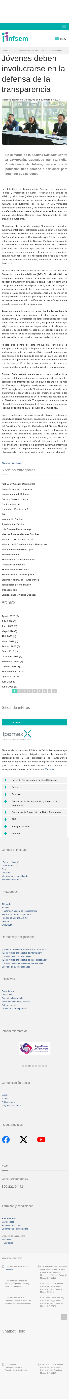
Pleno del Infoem (11, 554)
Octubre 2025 (9, 666)
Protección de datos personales (18, 559)
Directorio (6, 873)
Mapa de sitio (8, 1222)
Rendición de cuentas (13, 564)
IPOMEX (5, 907)
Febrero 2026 (9, 646)
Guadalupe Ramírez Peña (15, 509)
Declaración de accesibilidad (15, 1229)
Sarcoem (16, 794)
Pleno (4, 869)
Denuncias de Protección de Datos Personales (36, 812)
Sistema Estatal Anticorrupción (18, 574)
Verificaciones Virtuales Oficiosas (19, 594)
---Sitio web (7, 1239)
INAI (4, 514)
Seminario (16, 463)
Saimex (16, 787)
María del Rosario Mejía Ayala (17, 549)
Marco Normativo (9, 866)
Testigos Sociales (21, 826)
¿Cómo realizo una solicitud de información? (22, 953)
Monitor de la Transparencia (14, 1009)
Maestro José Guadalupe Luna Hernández (24, 544)
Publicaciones (8, 1102)
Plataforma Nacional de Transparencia (19, 911)
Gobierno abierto (9, 1005)
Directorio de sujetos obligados (16, 967)
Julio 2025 (7, 681)
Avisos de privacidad (11, 1225)
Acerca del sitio (9, 1218)
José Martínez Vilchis (13, 524)
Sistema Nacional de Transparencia (20, 579)
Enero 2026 (8, 651)
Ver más (49, 769)
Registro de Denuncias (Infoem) (16, 914)
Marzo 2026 (8, 641)
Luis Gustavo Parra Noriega (16, 529)
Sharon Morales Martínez (15, 569)
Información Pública (12, 519)
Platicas (6, 463)
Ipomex (16, 722)
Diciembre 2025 (10, 656)
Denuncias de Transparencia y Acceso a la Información (34, 803)
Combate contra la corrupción (17, 489)
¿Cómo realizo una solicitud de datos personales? (24, 960)
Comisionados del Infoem (15, 494)
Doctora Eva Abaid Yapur (15, 499)
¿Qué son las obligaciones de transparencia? (22, 963)
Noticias (5, 1095)
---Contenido (7, 1243)
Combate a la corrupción (13, 998)
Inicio (5, 51)
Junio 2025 (7, 686)
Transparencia (9, 589)
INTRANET (7, 904)
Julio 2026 (7, 621)
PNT (14, 819)
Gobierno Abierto (11, 504)
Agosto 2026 (8, 616)
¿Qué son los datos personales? (16, 956)
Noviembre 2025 (10, 661)
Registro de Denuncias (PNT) (15, 918)
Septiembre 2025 (11, 671)
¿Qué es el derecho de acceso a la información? (24, 949)
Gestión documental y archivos (16, 1002)
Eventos (5, 1099)
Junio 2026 (7, 626)
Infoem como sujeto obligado (15, 876)
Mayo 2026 (8, 631)
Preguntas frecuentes (11, 1106)
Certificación (7, 995)
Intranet (16, 833)
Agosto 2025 (8, 676)
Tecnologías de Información (16, 584)
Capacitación (8, 991)
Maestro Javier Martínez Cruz (17, 539)
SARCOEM (7, 925)
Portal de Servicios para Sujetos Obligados (34, 780)
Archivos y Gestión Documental (18, 484)
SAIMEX (5, 921)
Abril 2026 (7, 636)
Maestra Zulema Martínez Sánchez (20, 534)
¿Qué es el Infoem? (10, 862)
